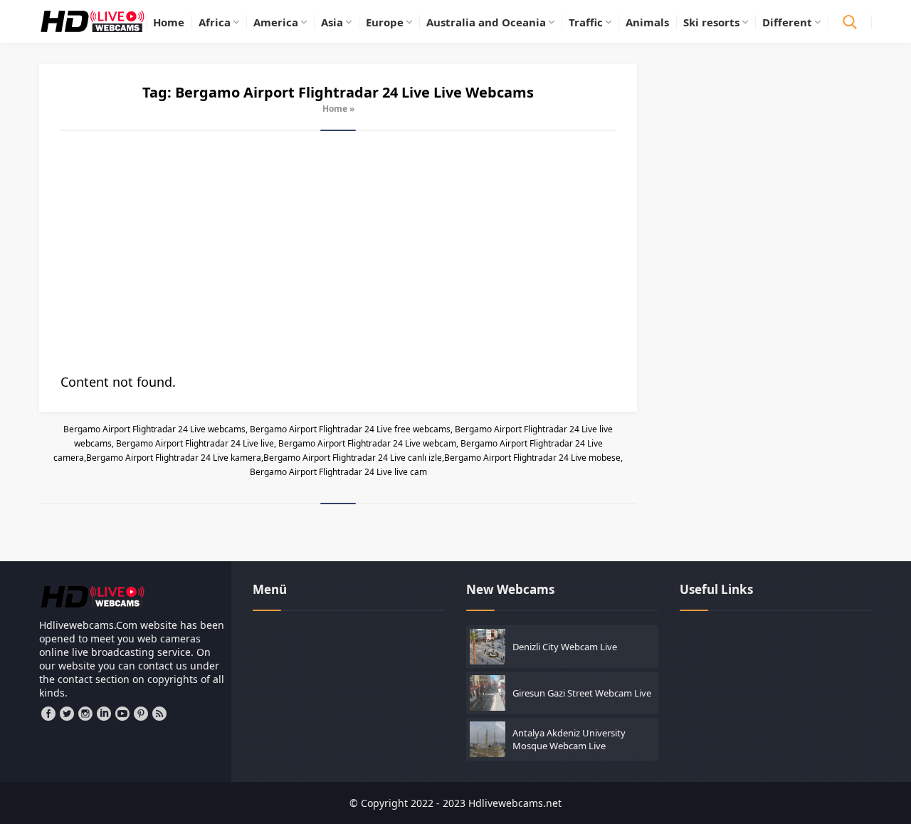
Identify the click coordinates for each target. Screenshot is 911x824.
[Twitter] (67, 713)
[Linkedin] (104, 713)
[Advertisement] (338, 252)
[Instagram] (85, 713)
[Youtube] (122, 713)
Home (334, 109)
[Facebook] (48, 713)
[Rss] (159, 713)
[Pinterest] (141, 713)
